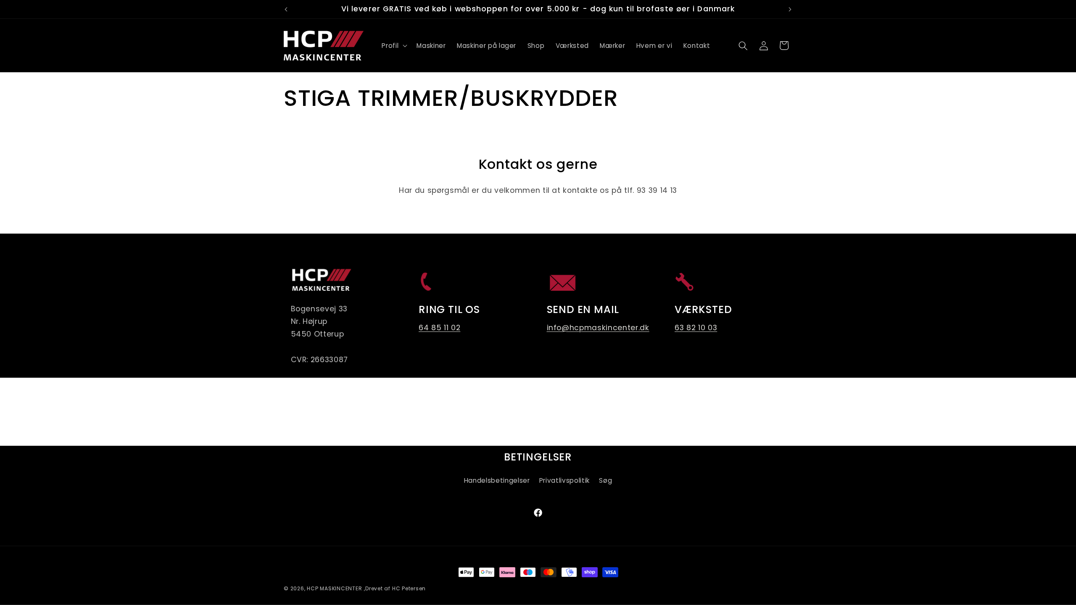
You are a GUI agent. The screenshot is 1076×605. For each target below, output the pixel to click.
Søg (605, 480)
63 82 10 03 (696, 328)
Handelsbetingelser (497, 480)
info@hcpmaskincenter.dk (598, 328)
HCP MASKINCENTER (334, 588)
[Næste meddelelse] (790, 9)
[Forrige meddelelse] (286, 9)
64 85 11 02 (439, 328)
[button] (393, 45)
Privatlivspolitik (564, 480)
